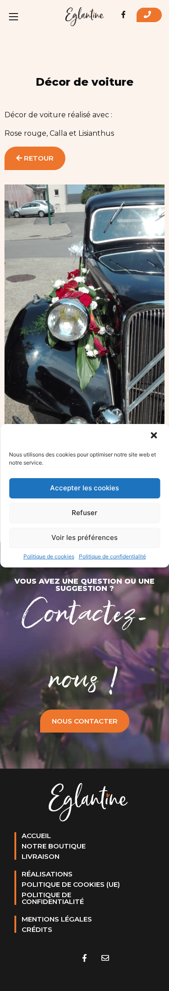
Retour (38, 158)
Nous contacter (85, 721)
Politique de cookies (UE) (71, 884)
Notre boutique (54, 846)
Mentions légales (57, 919)
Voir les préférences (84, 537)
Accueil (36, 835)
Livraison (40, 856)
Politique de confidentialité (112, 556)
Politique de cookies (48, 556)
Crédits (37, 929)
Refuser (84, 512)
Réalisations (47, 874)
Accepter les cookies (84, 488)
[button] (154, 436)
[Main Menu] (13, 16)
